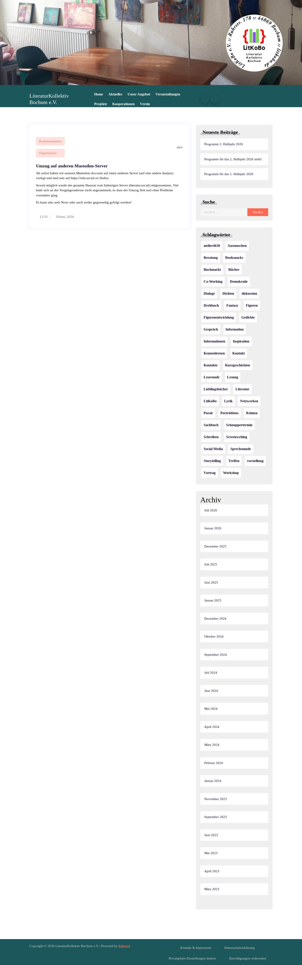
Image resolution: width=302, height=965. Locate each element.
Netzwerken (249, 401)
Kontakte (211, 365)
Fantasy (232, 305)
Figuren (252, 305)
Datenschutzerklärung (239, 948)
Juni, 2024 (66, 217)
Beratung (211, 257)
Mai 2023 (211, 853)
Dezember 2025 (215, 546)
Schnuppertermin (239, 425)
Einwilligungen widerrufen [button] (247, 958)
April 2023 (211, 871)
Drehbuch (211, 305)
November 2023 (215, 799)
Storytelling (212, 461)
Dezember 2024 (215, 618)
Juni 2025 (211, 582)
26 (57, 217)
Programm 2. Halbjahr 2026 (223, 144)
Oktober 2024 (214, 636)
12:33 (43, 217)
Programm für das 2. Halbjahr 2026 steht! (233, 159)
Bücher (233, 269)
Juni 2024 (211, 690)
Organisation (48, 153)
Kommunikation (50, 141)
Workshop (231, 473)
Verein (145, 104)
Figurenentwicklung (219, 317)
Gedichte (248, 317)
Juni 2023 (211, 835)
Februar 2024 (213, 763)
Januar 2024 (212, 781)
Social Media (213, 449)
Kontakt (238, 353)
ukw (179, 147)
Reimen (252, 413)
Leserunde (212, 377)
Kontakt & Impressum (195, 948)
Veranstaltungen (167, 94)
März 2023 (211, 889)
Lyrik (228, 401)
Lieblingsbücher (216, 389)
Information (235, 329)
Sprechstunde (240, 449)
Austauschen (237, 246)
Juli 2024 (210, 672)
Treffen (233, 461)
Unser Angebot (139, 94)
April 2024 (211, 727)
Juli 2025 (210, 564)
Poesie (208, 413)
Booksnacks (234, 257)
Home (98, 94)
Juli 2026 (210, 510)
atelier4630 (212, 246)
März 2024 (211, 744)
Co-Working (213, 281)
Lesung (232, 377)
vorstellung (255, 461)
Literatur (242, 389)
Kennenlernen (214, 353)
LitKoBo (210, 401)
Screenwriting (236, 437)
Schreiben (211, 437)
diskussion (249, 293)
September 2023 (215, 817)
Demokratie (239, 281)
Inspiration (241, 341)
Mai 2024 (211, 708)
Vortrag (210, 473)
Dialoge (209, 293)
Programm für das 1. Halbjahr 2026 (228, 174)
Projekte (100, 104)
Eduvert (124, 946)
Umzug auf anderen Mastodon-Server (72, 165)
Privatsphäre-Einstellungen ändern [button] (192, 958)
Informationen (214, 341)
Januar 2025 (212, 600)
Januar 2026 (212, 528)
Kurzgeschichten (237, 365)
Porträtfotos (229, 413)
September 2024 (215, 654)
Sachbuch (211, 425)
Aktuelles (115, 94)
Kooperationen (123, 104)
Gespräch (211, 329)
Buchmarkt (212, 269)
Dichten (228, 293)
